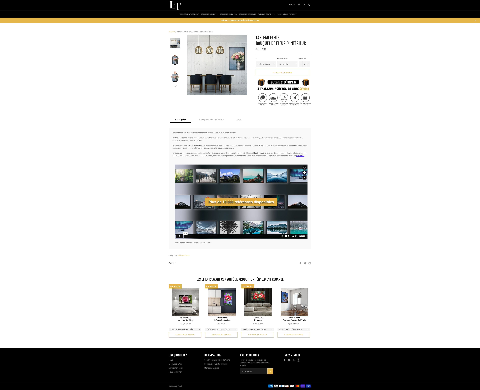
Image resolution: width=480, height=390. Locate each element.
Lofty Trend (178, 386)
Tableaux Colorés (228, 14)
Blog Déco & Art (175, 364)
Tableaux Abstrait (247, 14)
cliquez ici (300, 155)
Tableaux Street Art (189, 14)
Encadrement (282, 58)
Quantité (302, 58)
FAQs (171, 360)
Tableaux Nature (266, 14)
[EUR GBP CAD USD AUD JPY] (291, 5)
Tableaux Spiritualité (288, 14)
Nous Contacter (175, 372)
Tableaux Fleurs (183, 255)
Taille (258, 58)
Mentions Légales (211, 368)
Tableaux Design (209, 14)
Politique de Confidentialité (215, 364)
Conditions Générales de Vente (217, 360)
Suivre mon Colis (176, 368)
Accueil (172, 31)
